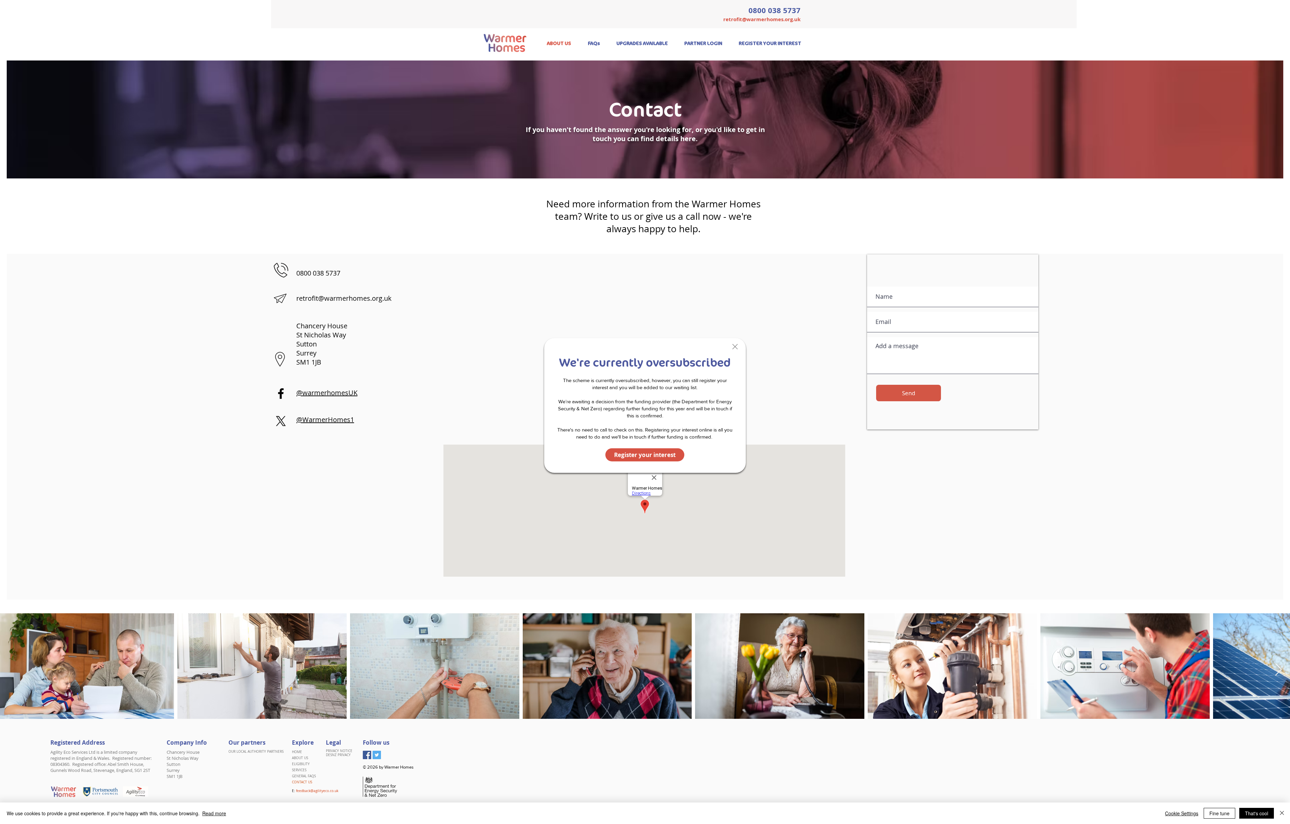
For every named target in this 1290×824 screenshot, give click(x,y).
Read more (214, 813)
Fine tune (1219, 813)
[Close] (1282, 813)
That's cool (1256, 813)
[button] (735, 347)
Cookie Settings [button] (1181, 813)
